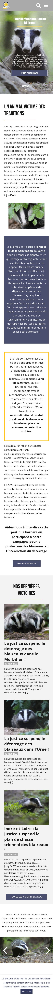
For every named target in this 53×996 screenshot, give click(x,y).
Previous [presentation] (5, 950)
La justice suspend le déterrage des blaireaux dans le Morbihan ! (24, 651)
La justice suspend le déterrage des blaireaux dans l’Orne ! (26, 744)
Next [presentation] (48, 950)
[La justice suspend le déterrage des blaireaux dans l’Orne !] (26, 717)
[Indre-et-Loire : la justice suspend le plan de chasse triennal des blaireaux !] (26, 807)
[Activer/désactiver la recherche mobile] (38, 5)
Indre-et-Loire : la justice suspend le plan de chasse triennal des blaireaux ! (26, 839)
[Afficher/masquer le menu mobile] (46, 5)
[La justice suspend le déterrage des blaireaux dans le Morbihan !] (26, 622)
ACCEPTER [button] (26, 991)
